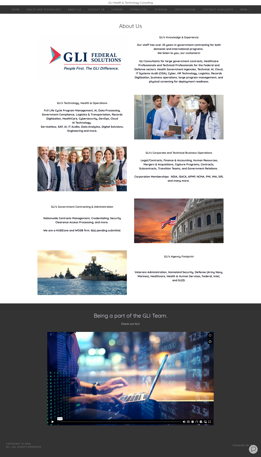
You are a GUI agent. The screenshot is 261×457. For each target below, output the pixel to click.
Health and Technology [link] (43, 9)
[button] (244, 9)
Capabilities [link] (138, 9)
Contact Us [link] (96, 9)
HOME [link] (15, 9)
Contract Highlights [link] (218, 9)
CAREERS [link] (117, 9)
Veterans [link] (161, 9)
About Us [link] (74, 9)
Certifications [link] (185, 9)
